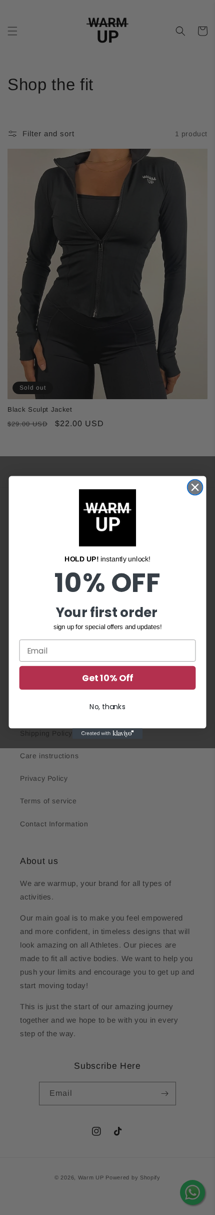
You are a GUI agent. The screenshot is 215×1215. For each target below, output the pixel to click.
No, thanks (108, 707)
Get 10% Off (107, 678)
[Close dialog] (195, 487)
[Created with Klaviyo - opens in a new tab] (107, 733)
